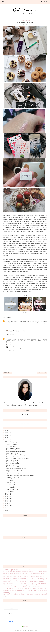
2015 (6, 500)
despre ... (44, 575)
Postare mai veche (42, 372)
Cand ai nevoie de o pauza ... (14, 462)
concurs (33, 573)
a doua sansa (22, 570)
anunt (7, 571)
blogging (26, 571)
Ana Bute (8, 338)
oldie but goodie (10, 585)
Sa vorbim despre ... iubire (13, 448)
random (35, 588)
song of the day (29, 593)
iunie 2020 (10, 482)
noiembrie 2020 (11, 444)
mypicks (25, 583)
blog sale (21, 571)
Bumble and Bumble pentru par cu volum (17, 458)
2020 (6, 441)
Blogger (31, 563)
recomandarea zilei (8, 590)
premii (16, 586)
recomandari (18, 590)
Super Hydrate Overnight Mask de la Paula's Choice (20, 475)
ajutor (33, 570)
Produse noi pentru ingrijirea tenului (16, 451)
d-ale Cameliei (38, 573)
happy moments (33, 580)
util (24, 594)
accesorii (27, 570)
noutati (34, 583)
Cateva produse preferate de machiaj (16, 468)
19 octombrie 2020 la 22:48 (19, 346)
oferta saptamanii (42, 583)
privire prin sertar (37, 586)
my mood (16, 583)
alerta (36, 570)
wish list (40, 594)
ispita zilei (33, 581)
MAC (11, 583)
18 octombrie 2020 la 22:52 (15, 338)
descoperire (38, 575)
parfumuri (29, 585)
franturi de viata (27, 578)
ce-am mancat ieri (11, 573)
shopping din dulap (16, 593)
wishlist (45, 594)
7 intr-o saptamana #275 (12, 460)
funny (34, 578)
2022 (6, 437)
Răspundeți (8, 326)
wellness (36, 594)
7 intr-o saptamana (25, 20)
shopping (6, 592)
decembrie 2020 (11, 443)
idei (44, 580)
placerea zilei (6, 586)
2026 (6, 430)
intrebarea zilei (22, 581)
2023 (6, 435)
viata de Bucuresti (29, 594)
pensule (35, 585)
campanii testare (42, 571)
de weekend (17, 575)
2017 (6, 496)
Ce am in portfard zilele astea (14, 456)
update (21, 594)
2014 (6, 502)
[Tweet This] (25, 313)
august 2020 (10, 479)
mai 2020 (9, 484)
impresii (8, 581)
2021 (6, 439)
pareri (24, 585)
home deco (39, 580)
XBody (4, 596)
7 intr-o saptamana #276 (12, 453)
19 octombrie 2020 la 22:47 (19, 330)
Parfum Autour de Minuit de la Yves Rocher (18, 472)
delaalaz (32, 575)
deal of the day (25, 575)
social (23, 592)
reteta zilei (26, 590)
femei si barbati (17, 578)
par (22, 585)
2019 (6, 493)
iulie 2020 (9, 480)
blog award (16, 571)
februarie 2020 (11, 489)
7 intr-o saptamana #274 (12, 467)
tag (46, 593)
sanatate (44, 590)
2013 (6, 503)
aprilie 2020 (10, 486)
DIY (11, 576)
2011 (6, 507)
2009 (6, 510)
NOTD (29, 583)
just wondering (40, 581)
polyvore (12, 586)
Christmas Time (20, 573)
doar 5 (15, 576)
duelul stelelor (22, 576)
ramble (30, 588)
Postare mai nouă (8, 372)
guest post (18, 580)
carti (4, 573)
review (34, 590)
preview (21, 586)
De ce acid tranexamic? (12, 463)
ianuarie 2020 (10, 491)
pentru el (45, 585)
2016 (6, 498)
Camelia (10, 330)
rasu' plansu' (40, 588)
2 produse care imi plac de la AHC (15, 470)
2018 (6, 495)
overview (17, 585)
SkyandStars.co (33, 630)
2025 (6, 432)
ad (30, 570)
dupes (28, 576)
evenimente (6, 578)
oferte (5, 585)
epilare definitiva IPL (41, 576)
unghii (17, 594)
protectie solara (22, 588)
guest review (25, 580)
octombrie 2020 (11, 446)
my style (21, 583)
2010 (6, 509)
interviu (17, 581)
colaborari (27, 573)
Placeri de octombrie (12, 450)
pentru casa (40, 585)
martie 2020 (10, 487)
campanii (36, 571)
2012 (6, 505)
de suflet (11, 575)
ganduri (39, 578)
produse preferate (11, 588)
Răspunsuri (9, 328)
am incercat (42, 570)
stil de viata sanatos (39, 593)
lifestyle (8, 583)
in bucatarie (13, 581)
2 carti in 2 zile (10, 465)
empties (32, 576)
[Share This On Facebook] (23, 313)
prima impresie (27, 586)
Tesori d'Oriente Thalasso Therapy (15, 455)
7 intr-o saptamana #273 (12, 474)
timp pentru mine (7, 594)
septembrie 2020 (11, 477)
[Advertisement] (25, 551)
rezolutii (39, 590)
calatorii (31, 571)
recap (46, 588)
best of (11, 571)
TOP (13, 594)
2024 (6, 434)
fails (11, 578)
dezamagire (6, 576)
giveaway (13, 580)
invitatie (28, 581)
